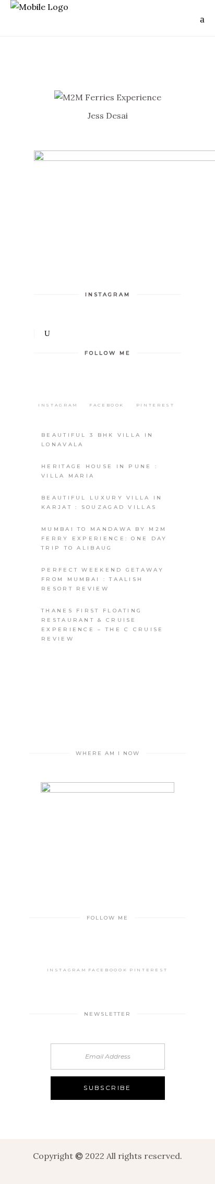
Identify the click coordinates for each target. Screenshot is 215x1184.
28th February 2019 (142, 87)
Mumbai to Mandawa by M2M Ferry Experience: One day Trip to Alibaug (104, 538)
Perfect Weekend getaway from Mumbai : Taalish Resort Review (102, 579)
